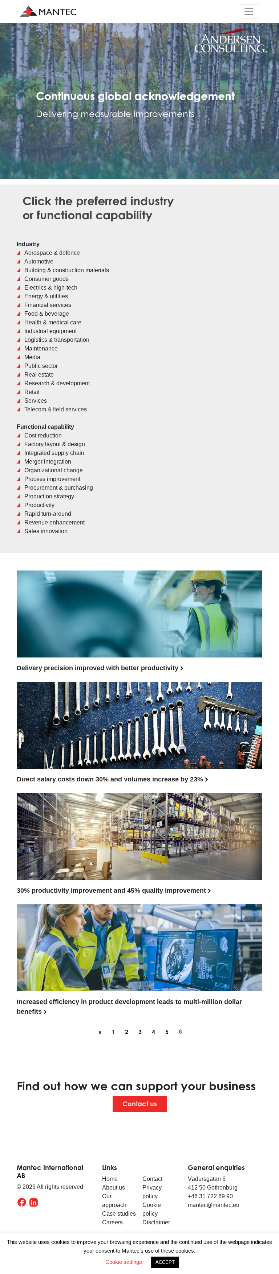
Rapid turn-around (47, 514)
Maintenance (41, 348)
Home (110, 1179)
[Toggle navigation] (249, 11)
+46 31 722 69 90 (210, 1196)
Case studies (119, 1214)
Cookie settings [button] (123, 1262)
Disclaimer (156, 1222)
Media (32, 357)
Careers (112, 1222)
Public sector (41, 366)
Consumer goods (46, 279)
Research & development (57, 383)
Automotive (38, 261)
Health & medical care (52, 322)
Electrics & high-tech (50, 288)
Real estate (39, 375)
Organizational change (53, 470)
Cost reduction (43, 435)
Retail (32, 392)
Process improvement (52, 479)
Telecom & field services (55, 409)
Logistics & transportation (56, 340)
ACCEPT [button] (165, 1262)
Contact (152, 1179)
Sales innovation (46, 531)
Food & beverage (46, 314)
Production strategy (49, 496)
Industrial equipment (50, 331)
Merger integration (47, 461)
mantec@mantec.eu (213, 1205)
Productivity (39, 505)
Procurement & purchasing (58, 488)
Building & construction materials (66, 270)
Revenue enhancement (54, 522)
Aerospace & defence (52, 253)
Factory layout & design (54, 444)
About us (113, 1187)
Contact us (139, 1104)
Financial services (47, 305)
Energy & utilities (46, 296)
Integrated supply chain (54, 453)
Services (35, 401)
